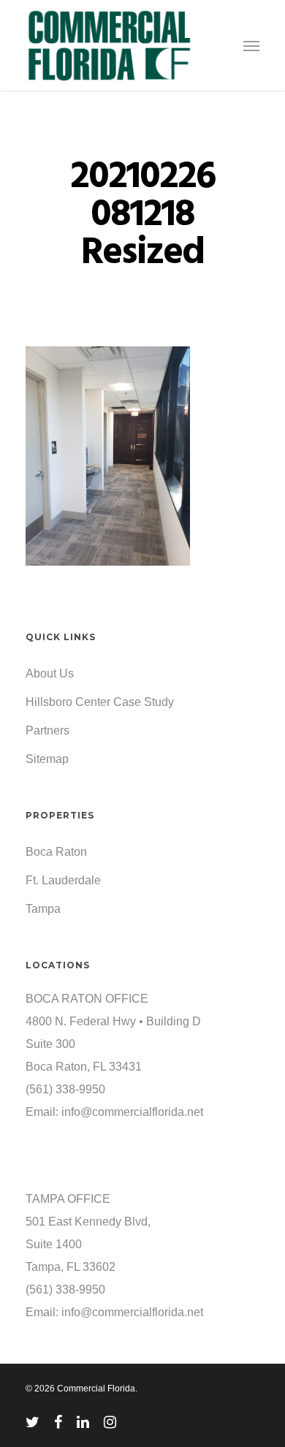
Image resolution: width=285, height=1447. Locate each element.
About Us (50, 673)
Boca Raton (56, 852)
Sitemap (47, 759)
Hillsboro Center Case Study (100, 702)
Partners (47, 730)
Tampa (43, 909)
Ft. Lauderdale (63, 880)
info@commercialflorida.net (132, 1112)
